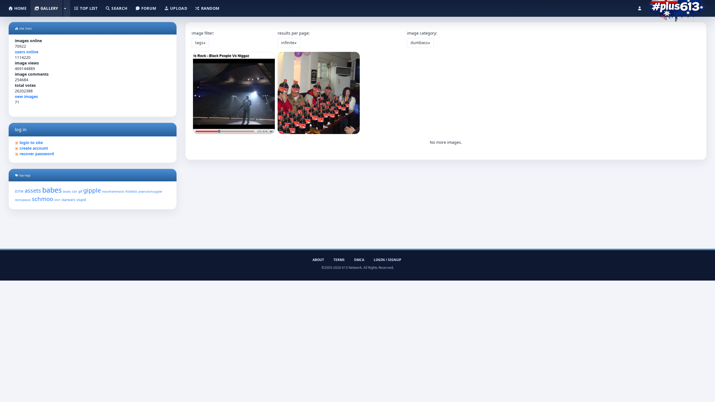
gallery (48, 8)
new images (26, 96)
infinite (287, 42)
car (74, 191)
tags (199, 42)
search (118, 8)
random (209, 8)
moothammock (113, 191)
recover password (37, 153)
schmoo (42, 199)
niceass (131, 191)
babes (52, 190)
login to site (31, 142)
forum (148, 8)
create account (34, 148)
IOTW (19, 191)
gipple (92, 190)
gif (80, 191)
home (20, 8)
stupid (81, 200)
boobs (67, 191)
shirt (57, 200)
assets (33, 190)
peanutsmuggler (150, 191)
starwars (68, 199)
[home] (676, 7)
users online (26, 51)
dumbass (419, 42)
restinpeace (23, 200)
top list (88, 8)
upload (178, 8)
